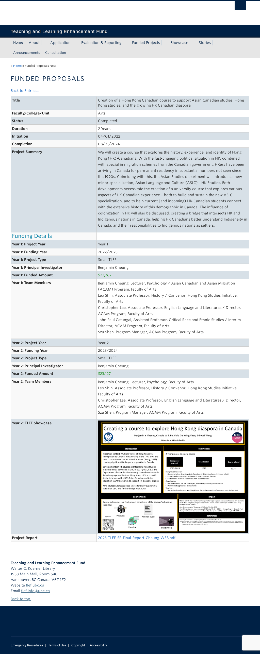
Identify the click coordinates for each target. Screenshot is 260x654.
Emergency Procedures (27, 645)
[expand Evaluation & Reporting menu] (126, 42)
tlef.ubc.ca (35, 585)
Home (18, 42)
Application (60, 43)
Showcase (179, 43)
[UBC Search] (240, 5)
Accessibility (98, 645)
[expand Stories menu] (215, 42)
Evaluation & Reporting (101, 43)
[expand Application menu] (75, 42)
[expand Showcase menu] (193, 42)
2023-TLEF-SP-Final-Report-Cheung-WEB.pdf (136, 538)
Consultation (55, 53)
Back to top (21, 599)
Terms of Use (57, 645)
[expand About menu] (44, 42)
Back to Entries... (25, 91)
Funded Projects (146, 43)
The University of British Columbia (23, 13)
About (34, 43)
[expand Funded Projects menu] (164, 42)
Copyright (78, 645)
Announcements (26, 53)
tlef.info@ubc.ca (35, 591)
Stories (205, 43)
